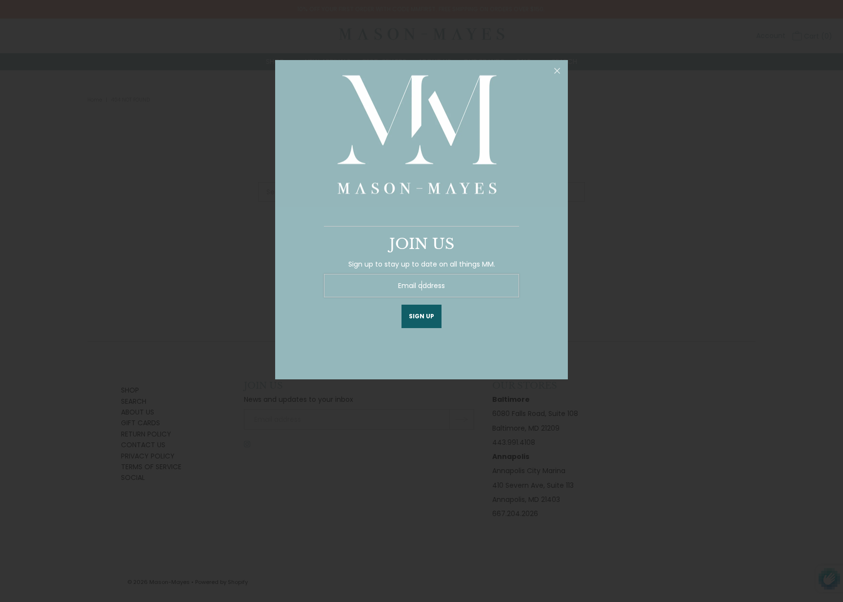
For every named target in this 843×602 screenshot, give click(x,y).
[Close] (557, 71)
